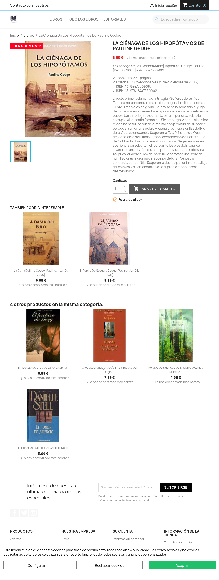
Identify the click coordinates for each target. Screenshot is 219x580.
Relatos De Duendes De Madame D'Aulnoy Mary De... (175, 370)
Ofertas (15, 539)
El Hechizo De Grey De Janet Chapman (43, 368)
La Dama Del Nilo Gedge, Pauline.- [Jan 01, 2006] (41, 273)
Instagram (33, 513)
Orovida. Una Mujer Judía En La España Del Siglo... (109, 370)
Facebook (14, 513)
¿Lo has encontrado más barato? (151, 58)
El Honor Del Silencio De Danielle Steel (43, 448)
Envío (65, 539)
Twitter (24, 513)
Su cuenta (123, 531)
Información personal (128, 539)
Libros (56, 19)
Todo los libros (82, 19)
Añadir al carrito (154, 188)
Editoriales (114, 19)
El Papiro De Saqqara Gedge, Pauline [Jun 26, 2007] (109, 273)
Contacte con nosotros (29, 5)
